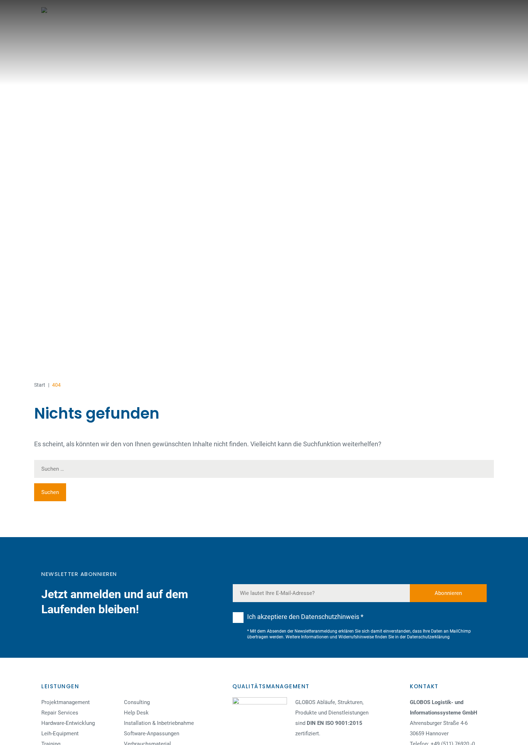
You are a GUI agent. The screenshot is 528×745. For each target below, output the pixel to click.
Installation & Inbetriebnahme (159, 723)
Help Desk (136, 712)
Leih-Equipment (60, 733)
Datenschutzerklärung (428, 636)
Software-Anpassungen (151, 733)
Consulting (137, 702)
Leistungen (60, 686)
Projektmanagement (65, 702)
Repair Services (59, 712)
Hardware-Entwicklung (68, 723)
